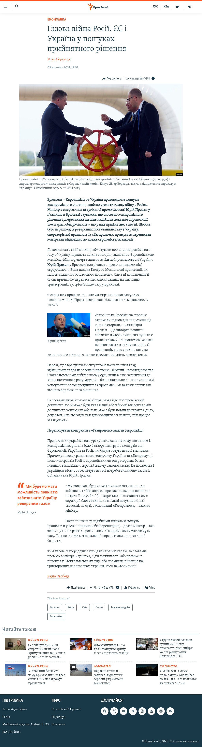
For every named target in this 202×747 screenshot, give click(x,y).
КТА (166, 6)
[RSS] (151, 711)
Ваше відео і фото (14, 709)
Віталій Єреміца (58, 59)
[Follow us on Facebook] (104, 711)
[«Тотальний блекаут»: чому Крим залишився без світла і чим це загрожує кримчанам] (15, 670)
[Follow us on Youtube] (123, 711)
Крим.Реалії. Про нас (66, 709)
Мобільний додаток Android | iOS (25, 724)
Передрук (58, 717)
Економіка (56, 20)
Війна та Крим (38, 640)
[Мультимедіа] (178, 6)
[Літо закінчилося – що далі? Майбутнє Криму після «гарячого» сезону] (81, 644)
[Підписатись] (170, 711)
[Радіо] (190, 6)
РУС (155, 6)
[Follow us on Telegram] (133, 711)
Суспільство (168, 666)
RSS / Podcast (11, 732)
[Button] (111, 78)
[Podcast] (161, 711)
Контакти (58, 724)
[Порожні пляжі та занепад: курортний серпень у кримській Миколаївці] (81, 670)
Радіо (6, 717)
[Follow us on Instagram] (142, 711)
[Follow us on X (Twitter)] (114, 711)
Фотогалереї (102, 666)
